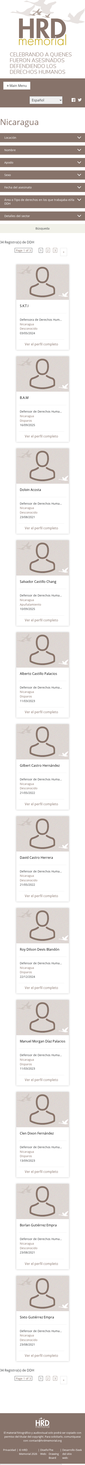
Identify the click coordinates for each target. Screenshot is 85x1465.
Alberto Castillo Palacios (38, 673)
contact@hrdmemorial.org (45, 1440)
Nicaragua (27, 324)
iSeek (79, 1450)
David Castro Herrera (36, 857)
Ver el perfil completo (41, 344)
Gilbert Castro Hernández (40, 765)
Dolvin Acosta (30, 489)
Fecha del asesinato (18, 187)
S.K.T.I (24, 306)
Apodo (8, 162)
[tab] (42, 139)
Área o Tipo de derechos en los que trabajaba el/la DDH (39, 201)
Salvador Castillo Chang (38, 581)
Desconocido (28, 328)
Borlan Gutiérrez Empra (38, 1225)
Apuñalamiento (30, 604)
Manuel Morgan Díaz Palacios (42, 1041)
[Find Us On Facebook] (73, 100)
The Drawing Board (54, 1454)
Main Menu (17, 85)
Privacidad (9, 1450)
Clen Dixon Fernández (37, 1133)
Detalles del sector (17, 216)
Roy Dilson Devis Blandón (39, 949)
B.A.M (24, 397)
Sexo (7, 175)
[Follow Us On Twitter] (80, 100)
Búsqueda (42, 228)
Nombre (10, 150)
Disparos (26, 421)
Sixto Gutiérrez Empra (37, 1317)
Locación (10, 138)
